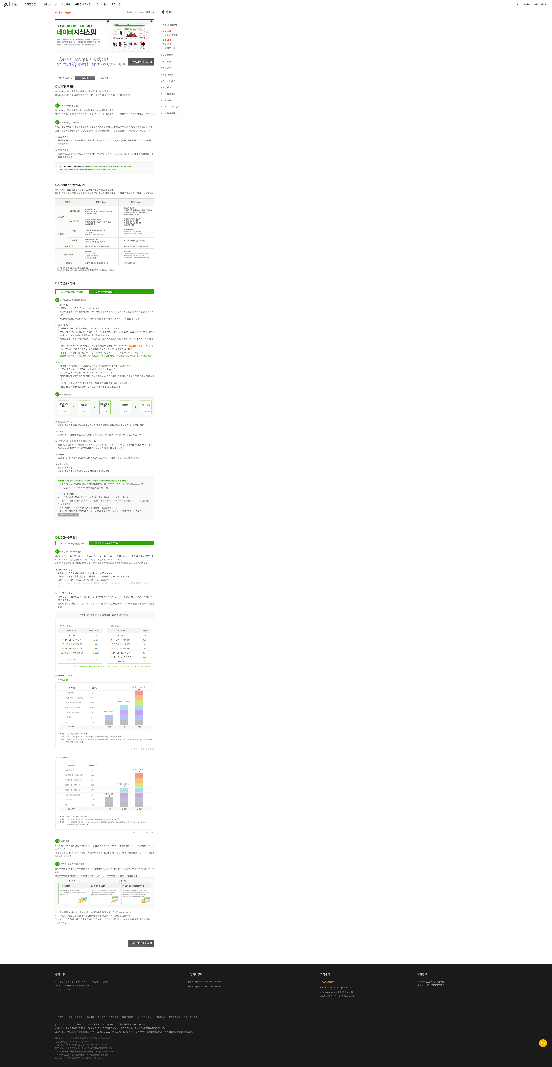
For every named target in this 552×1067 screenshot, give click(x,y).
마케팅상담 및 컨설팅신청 (171, 107)
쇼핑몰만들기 (31, 4)
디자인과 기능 (50, 4)
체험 (543, 1043)
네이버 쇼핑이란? (170, 35)
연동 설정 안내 (168, 48)
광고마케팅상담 (144, 1016)
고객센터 (59, 1016)
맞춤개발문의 (128, 1016)
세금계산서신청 (191, 1016)
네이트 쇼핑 (165, 61)
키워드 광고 (165, 68)
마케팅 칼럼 (165, 100)
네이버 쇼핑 (165, 31)
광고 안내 (166, 44)
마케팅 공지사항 (167, 113)
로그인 (519, 4)
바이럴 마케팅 (166, 74)
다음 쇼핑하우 (166, 55)
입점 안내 (166, 39)
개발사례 (65, 4)
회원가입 (528, 4)
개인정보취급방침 (75, 1016)
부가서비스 (101, 4)
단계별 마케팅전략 (168, 25)
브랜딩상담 (160, 1016)
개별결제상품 (174, 1016)
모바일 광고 (165, 87)
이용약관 (90, 1016)
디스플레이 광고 (167, 81)
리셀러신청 (114, 1016)
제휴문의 (101, 1016)
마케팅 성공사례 (167, 94)
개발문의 (544, 4)
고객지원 (116, 4)
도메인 (536, 4)
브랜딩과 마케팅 (83, 4)
